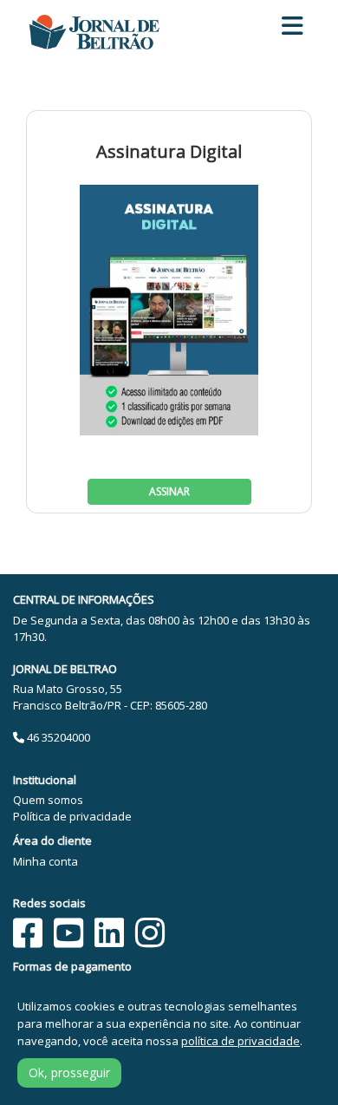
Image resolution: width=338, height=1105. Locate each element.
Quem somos (48, 800)
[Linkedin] (109, 933)
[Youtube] (68, 933)
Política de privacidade (72, 816)
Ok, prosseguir (69, 1072)
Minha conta (45, 861)
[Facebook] (27, 933)
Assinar (169, 491)
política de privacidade (240, 1041)
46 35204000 (57, 737)
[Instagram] (150, 933)
